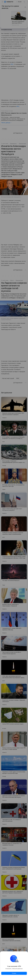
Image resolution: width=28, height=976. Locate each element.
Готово (14, 973)
